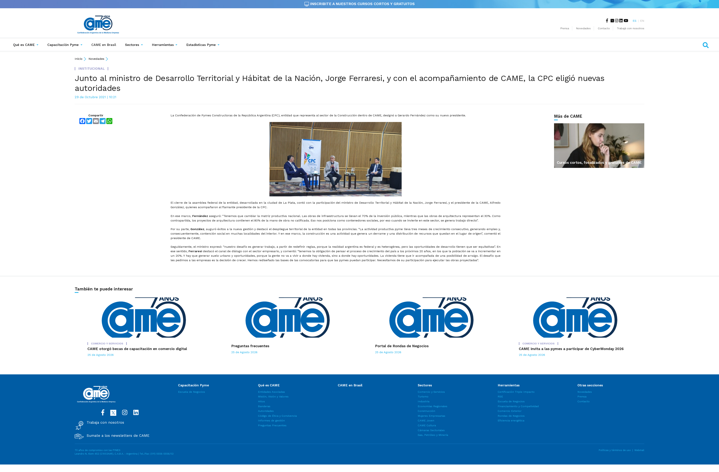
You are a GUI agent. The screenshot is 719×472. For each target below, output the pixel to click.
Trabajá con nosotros (630, 28)
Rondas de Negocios (511, 415)
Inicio (78, 59)
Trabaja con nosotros (105, 422)
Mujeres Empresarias (431, 415)
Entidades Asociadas (271, 391)
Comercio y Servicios (431, 391)
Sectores (132, 45)
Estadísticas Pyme (201, 45)
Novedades (583, 28)
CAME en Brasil (104, 45)
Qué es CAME (24, 45)
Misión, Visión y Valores (273, 396)
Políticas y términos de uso (615, 450)
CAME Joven (426, 420)
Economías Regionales (432, 406)
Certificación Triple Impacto (516, 391)
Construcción (426, 410)
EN (642, 20)
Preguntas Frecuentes (272, 425)
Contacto (604, 28)
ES (634, 20)
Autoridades (266, 410)
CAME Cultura (427, 425)
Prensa (564, 28)
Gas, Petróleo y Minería (433, 434)
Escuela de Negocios (191, 391)
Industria (423, 401)
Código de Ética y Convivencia (277, 415)
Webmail (639, 450)
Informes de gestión (271, 420)
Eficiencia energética (511, 420)
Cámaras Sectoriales (431, 430)
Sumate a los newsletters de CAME (118, 436)
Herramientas (163, 45)
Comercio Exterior (509, 410)
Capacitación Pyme (63, 45)
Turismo (423, 396)
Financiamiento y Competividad (518, 406)
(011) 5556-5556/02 (162, 453)
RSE (500, 396)
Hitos (261, 401)
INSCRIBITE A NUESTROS (362, 3)
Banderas (264, 406)
